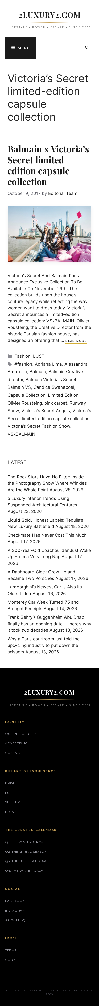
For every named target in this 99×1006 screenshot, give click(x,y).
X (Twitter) (15, 920)
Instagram (15, 910)
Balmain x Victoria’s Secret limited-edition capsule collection (48, 165)
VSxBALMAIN (21, 434)
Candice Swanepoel (54, 387)
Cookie (12, 960)
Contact (13, 753)
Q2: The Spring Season (26, 851)
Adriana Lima (48, 364)
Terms (10, 950)
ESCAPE (12, 812)
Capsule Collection (26, 395)
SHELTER (12, 802)
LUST (38, 356)
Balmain (38, 371)
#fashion (23, 364)
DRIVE (10, 783)
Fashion (22, 356)
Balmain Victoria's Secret (51, 379)
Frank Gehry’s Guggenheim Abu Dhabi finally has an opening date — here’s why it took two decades (49, 624)
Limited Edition (63, 395)
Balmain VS (19, 387)
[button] (87, 47)
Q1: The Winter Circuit (25, 842)
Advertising (16, 743)
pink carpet (55, 403)
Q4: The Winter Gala (24, 870)
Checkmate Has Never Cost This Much (47, 535)
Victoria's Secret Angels (45, 410)
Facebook (15, 901)
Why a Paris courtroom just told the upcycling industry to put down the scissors (44, 645)
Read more (76, 341)
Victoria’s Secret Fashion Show (39, 426)
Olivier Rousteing (25, 403)
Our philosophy (20, 734)
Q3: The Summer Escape (27, 861)
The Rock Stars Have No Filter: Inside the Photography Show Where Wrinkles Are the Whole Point (47, 483)
